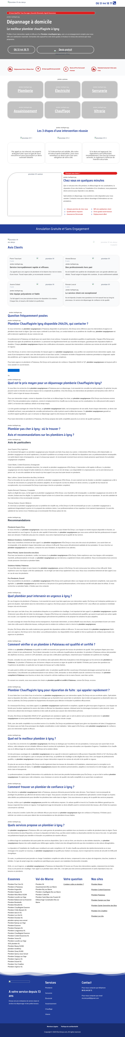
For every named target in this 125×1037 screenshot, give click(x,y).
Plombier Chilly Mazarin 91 (17, 910)
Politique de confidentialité (69, 1026)
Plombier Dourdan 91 (15, 918)
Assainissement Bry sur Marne (46, 887)
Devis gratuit (65, 50)
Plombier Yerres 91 (14, 938)
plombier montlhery (14, 949)
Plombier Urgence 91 (15, 959)
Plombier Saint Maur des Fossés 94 (48, 897)
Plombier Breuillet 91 (15, 905)
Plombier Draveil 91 (15, 961)
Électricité (62, 90)
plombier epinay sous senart (17, 920)
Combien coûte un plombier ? (73, 884)
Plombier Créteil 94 (42, 894)
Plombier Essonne (14, 925)
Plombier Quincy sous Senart (18, 954)
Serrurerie (99, 90)
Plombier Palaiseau (98, 895)
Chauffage (62, 111)
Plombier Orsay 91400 (15, 951)
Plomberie (25, 90)
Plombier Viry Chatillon (99, 911)
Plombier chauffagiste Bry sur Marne (48, 892)
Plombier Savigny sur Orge (17, 956)
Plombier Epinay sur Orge (17, 923)
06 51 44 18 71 (21, 50)
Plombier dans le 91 (15, 913)
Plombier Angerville (14, 889)
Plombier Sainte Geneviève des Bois (104, 905)
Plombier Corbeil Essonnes (100, 889)
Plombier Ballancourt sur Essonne (19, 900)
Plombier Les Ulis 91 (15, 915)
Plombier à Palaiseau (15, 887)
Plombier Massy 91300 (16, 946)
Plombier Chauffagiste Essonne (19, 907)
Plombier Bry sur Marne (44, 889)
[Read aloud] (11, 370)
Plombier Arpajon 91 (15, 892)
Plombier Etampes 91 (15, 928)
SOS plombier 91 (14, 943)
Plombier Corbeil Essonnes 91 (18, 936)
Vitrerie (99, 111)
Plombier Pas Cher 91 (15, 884)
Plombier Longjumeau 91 (16, 930)
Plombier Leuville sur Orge (17, 897)
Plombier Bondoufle (15, 902)
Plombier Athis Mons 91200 (17, 894)
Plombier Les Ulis (97, 916)
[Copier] (17, 370)
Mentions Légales (52, 1026)
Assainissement (25, 111)
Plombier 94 (40, 884)
